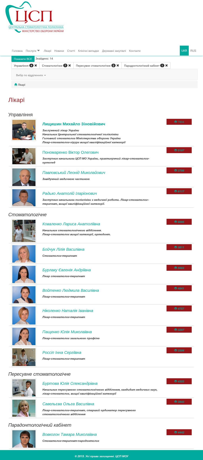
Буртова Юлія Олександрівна (70, 383)
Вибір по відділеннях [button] (30, 75)
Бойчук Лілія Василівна (63, 249)
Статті (71, 51)
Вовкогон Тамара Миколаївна (69, 434)
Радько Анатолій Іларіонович (69, 193)
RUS (193, 51)
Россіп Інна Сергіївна (61, 352)
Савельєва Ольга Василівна (68, 403)
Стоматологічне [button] (54, 65)
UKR (184, 51)
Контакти (135, 51)
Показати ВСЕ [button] (23, 59)
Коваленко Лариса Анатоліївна (71, 224)
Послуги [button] (31, 51)
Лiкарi (47, 51)
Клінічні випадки (88, 51)
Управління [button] (23, 65)
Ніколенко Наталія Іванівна (67, 310)
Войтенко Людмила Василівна (70, 290)
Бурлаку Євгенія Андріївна (66, 270)
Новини (59, 51)
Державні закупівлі (114, 51)
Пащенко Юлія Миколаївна (67, 331)
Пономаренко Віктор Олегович (70, 152)
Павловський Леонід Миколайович (73, 172)
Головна (17, 51)
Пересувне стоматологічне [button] (95, 65)
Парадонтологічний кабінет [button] (143, 65)
